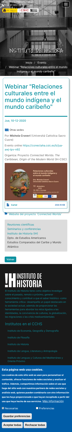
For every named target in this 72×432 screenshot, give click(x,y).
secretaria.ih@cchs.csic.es (19, 1)
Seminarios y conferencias (24, 229)
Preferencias (46, 408)
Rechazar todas (35, 425)
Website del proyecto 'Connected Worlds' (35, 214)
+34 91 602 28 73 (15, 5)
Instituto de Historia (18, 344)
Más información (53, 401)
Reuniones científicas (20, 224)
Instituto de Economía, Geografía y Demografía (33, 330)
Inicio (29, 62)
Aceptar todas (12, 425)
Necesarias (11, 408)
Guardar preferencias (16, 416)
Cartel (14, 205)
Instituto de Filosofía (18, 337)
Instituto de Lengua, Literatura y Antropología (32, 351)
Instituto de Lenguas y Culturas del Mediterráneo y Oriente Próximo (35, 359)
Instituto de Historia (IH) (22, 233)
